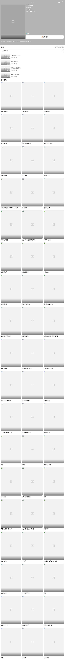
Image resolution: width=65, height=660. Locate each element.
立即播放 (45, 37)
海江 (30, 9)
